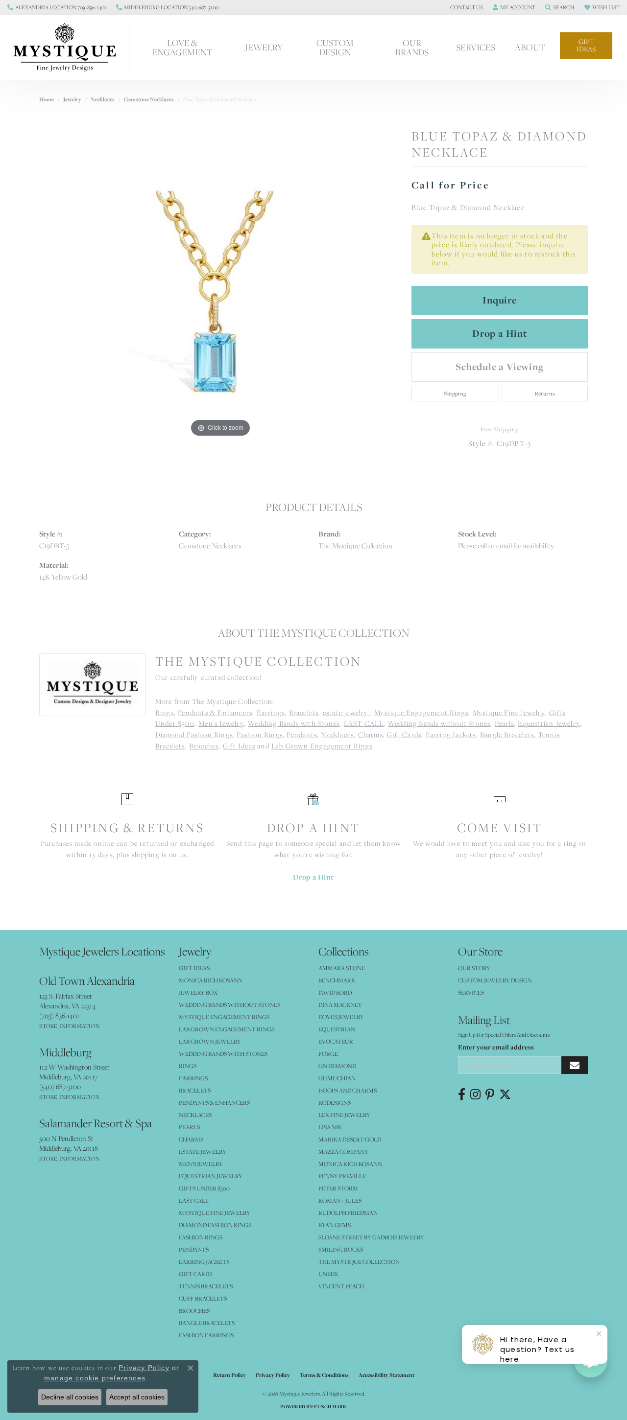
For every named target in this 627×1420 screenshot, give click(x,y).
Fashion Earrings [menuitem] (206, 1335)
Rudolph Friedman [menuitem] (348, 1213)
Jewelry (264, 47)
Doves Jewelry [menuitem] (341, 1017)
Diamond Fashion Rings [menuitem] (215, 1225)
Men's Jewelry (221, 723)
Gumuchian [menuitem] (337, 1078)
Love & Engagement (182, 47)
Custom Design (335, 47)
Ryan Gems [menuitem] (334, 1225)
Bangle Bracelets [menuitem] (207, 1323)
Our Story (474, 968)
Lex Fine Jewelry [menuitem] (344, 1115)
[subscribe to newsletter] (574, 1065)
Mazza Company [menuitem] (343, 1151)
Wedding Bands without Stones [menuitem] (229, 1005)
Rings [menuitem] (187, 1066)
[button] (465, 7)
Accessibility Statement (386, 1375)
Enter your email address (496, 1047)
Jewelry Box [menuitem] (198, 992)
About (530, 47)
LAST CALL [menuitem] (194, 1200)
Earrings (271, 713)
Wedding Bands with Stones (293, 723)
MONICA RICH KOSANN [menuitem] (210, 980)
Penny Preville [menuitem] (342, 1176)
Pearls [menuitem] (189, 1127)
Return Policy (229, 1375)
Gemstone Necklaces (149, 99)
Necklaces (103, 99)
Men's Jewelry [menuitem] (201, 1164)
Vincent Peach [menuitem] (341, 1286)
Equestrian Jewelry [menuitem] (210, 1176)
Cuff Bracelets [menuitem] (203, 1298)
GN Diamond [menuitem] (337, 1066)
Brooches (204, 746)
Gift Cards (404, 735)
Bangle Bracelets (507, 735)
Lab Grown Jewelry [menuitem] (210, 1041)
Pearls (504, 723)
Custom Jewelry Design (495, 980)
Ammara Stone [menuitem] (341, 968)
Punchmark (330, 1406)
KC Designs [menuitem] (334, 1102)
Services (475, 47)
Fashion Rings (260, 735)
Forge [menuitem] (328, 1053)
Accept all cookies (137, 1397)
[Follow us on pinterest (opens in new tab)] (489, 1094)
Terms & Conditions (324, 1375)
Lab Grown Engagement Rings (321, 746)
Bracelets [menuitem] (195, 1090)
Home (46, 99)
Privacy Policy (273, 1375)
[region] (220, 293)
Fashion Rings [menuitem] (200, 1237)
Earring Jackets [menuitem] (204, 1261)
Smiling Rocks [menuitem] (340, 1249)
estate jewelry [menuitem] (202, 1151)
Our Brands (412, 47)
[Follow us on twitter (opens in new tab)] (505, 1094)
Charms (370, 735)
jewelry (72, 99)
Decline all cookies (69, 1397)
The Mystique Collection (355, 545)
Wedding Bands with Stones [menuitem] (223, 1053)
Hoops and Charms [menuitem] (347, 1090)
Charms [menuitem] (191, 1139)
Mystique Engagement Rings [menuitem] (224, 1017)
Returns (544, 393)
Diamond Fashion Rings (194, 735)
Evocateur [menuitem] (335, 1041)
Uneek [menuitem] (328, 1274)
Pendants (302, 735)
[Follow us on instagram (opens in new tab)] (475, 1094)
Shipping (455, 393)
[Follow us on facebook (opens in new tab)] (461, 1094)
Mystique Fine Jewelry (509, 713)
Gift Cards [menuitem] (195, 1274)
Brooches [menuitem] (194, 1310)
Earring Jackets (451, 735)
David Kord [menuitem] (335, 992)
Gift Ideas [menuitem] (194, 968)
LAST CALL (364, 723)
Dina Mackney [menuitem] (340, 1005)
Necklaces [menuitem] (195, 1115)
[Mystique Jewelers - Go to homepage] (69, 47)
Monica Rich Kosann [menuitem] (350, 1164)
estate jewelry (346, 713)
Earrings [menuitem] (193, 1078)
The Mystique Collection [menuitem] (359, 1261)
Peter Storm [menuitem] (338, 1188)
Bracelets (304, 713)
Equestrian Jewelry (549, 723)
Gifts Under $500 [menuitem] (204, 1188)
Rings (164, 713)
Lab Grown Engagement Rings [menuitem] (226, 1029)
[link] (56, 7)
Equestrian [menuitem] (336, 1029)
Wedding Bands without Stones (439, 723)
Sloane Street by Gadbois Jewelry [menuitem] (371, 1237)
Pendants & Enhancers (215, 713)
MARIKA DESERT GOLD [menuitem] (349, 1139)
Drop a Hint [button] (499, 333)
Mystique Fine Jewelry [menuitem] (214, 1213)
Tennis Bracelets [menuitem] (206, 1286)
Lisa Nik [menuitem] (330, 1127)
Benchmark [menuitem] (336, 980)
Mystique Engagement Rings (421, 713)
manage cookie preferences (94, 1378)
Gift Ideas (586, 45)
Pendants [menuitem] (194, 1249)
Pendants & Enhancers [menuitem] (214, 1102)
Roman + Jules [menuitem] (340, 1200)
